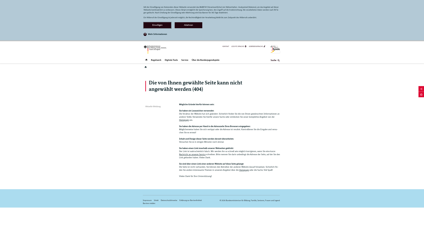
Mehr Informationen (157, 34)
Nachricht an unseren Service (192, 154)
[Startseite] (146, 68)
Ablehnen (188, 25)
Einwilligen (157, 25)
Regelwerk (156, 60)
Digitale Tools (171, 60)
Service (184, 60)
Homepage (184, 120)
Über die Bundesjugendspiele (205, 60)
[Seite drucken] (421, 94)
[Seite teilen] (421, 89)
